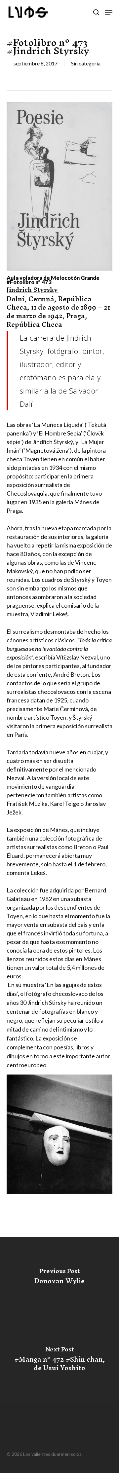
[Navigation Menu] (108, 12)
